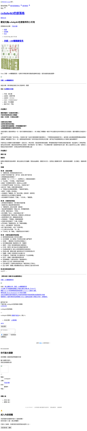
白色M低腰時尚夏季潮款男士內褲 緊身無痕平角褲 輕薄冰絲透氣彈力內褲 (23, 294)
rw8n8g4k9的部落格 (13, 13)
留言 (17, 315)
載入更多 (3, 326)
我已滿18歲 (4, 427)
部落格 (6, 31)
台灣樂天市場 (9, 89)
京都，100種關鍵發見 (13, 41)
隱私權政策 (53, 407)
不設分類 (14, 26)
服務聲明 (59, 407)
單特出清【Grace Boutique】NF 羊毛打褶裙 (13, 292)
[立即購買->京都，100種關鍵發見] (10, 70)
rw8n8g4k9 (4, 306)
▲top (2, 323)
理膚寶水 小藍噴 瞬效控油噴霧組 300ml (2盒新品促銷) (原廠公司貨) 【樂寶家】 (24, 296)
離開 (10, 427)
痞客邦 (14, 315)
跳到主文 (3, 18)
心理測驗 (14, 320)
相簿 (5, 29)
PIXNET (31, 407)
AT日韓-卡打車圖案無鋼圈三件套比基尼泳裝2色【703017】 (18, 288)
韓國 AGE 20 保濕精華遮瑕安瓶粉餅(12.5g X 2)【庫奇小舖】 (19, 290)
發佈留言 (3, 336)
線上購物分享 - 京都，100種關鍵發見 (16, 286)
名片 (5, 33)
